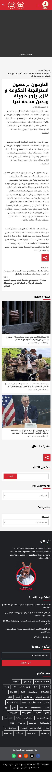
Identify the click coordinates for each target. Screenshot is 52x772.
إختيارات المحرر (25, 686)
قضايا (12, 723)
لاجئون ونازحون (35, 728)
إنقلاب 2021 (45, 692)
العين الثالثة (24, 707)
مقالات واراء (45, 733)
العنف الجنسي (36, 707)
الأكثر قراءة (13, 692)
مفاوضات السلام (10, 728)
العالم (24, 702)
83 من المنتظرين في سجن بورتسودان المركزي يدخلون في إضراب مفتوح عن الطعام (27, 338)
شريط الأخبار (8, 717)
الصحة (47, 702)
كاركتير (46, 728)
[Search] (3, 5)
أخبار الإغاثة (45, 686)
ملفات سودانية (32, 733)
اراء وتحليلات (33, 692)
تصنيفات (45, 517)
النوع (6, 707)
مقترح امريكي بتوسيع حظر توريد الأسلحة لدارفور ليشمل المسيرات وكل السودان (30, 432)
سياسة (18, 717)
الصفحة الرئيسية (35, 702)
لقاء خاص (23, 728)
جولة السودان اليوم (42, 717)
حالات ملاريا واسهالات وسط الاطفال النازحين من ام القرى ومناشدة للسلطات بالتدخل (26, 270)
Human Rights (42, 681)
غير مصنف (32, 723)
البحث (10, 476)
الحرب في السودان (42, 697)
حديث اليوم (28, 717)
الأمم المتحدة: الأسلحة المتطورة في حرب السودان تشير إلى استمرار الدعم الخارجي (27, 630)
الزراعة (18, 697)
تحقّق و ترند (26, 712)
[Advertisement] (26, 26)
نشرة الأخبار (19, 733)
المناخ (14, 707)
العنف (47, 707)
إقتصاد (6, 686)
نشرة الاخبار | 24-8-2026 (42, 637)
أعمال (35, 686)
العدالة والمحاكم (12, 702)
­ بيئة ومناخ (27, 681)
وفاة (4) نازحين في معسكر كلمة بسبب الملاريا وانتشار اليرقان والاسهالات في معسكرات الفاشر (25, 281)
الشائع (10, 697)
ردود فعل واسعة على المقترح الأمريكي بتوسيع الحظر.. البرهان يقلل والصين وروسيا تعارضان (27, 385)
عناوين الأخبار (44, 723)
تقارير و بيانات (13, 712)
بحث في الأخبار (41, 467)
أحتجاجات (16, 681)
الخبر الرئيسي (28, 697)
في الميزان (21, 723)
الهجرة (47, 712)
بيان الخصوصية (31, 750)
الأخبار (23, 692)
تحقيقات (38, 712)
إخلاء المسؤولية (19, 750)
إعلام (14, 686)
